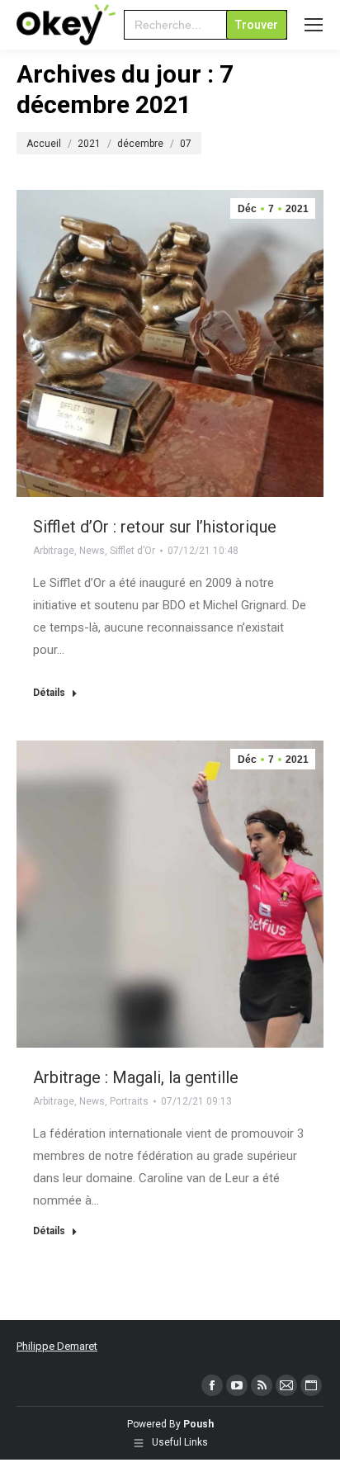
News (92, 550)
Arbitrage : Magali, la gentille (135, 1077)
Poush (198, 1424)
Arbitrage (53, 550)
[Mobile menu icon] (313, 25)
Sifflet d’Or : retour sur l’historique (154, 527)
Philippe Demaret (57, 1346)
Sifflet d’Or (132, 550)
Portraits (129, 1101)
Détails (49, 692)
